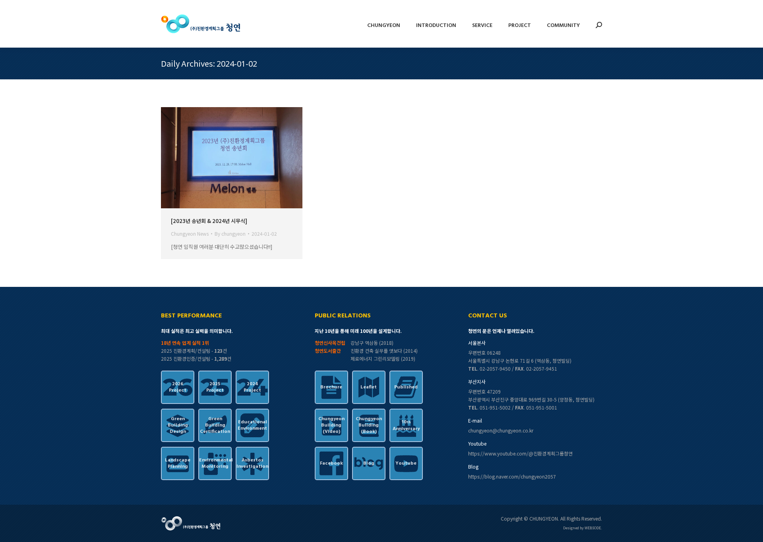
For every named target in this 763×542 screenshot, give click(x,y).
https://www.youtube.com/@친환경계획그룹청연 (520, 453)
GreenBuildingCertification (215, 425)
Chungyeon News (190, 233)
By (230, 233)
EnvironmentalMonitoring (215, 463)
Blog (368, 463)
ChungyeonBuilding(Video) (331, 425)
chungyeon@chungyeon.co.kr (500, 430)
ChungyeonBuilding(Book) (369, 425)
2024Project (252, 387)
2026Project (177, 387)
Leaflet (368, 387)
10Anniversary (406, 425)
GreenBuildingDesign (178, 425)
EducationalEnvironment (252, 425)
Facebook (331, 463)
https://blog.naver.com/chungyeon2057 (512, 476)
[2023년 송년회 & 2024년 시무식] (209, 221)
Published (406, 387)
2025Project (215, 387)
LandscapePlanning (177, 463)
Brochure (331, 387)
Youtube (405, 463)
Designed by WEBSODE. (582, 527)
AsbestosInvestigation (252, 463)
